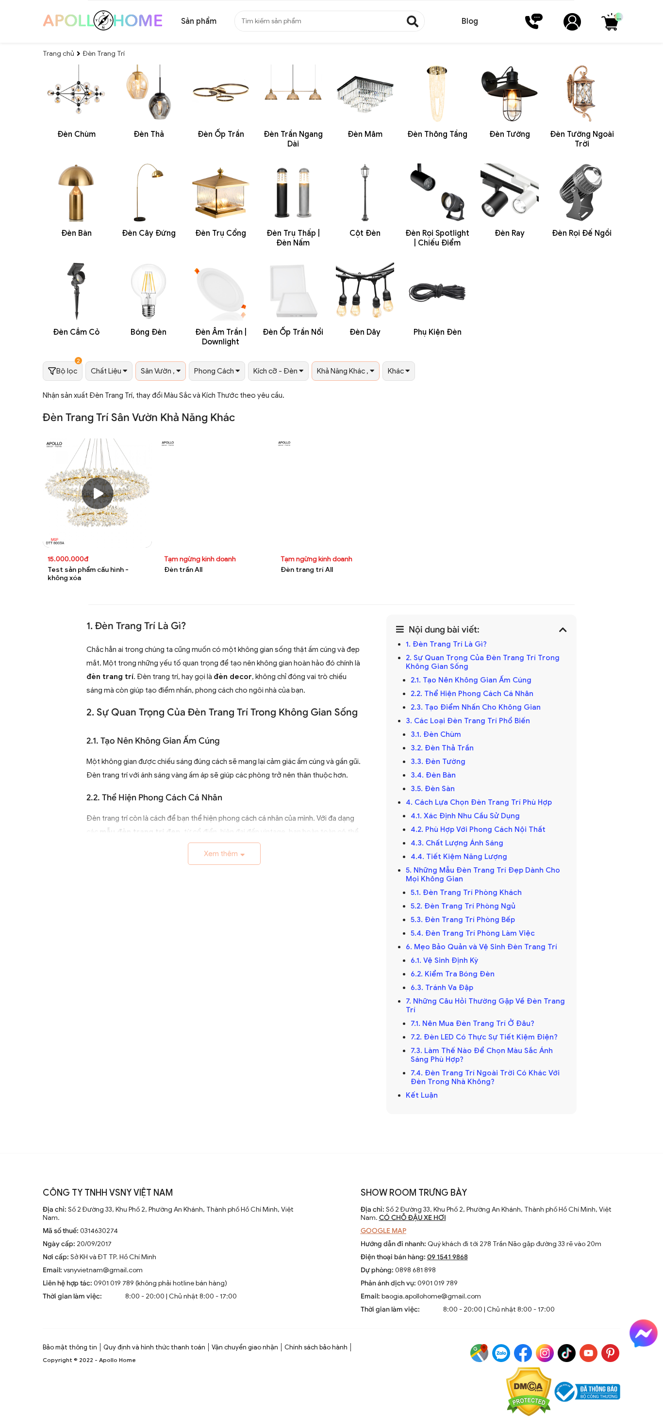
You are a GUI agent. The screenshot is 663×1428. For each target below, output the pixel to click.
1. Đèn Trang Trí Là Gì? (446, 644)
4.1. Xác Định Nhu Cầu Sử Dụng (466, 815)
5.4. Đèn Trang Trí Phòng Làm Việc (473, 933)
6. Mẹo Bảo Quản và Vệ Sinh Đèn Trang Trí (481, 946)
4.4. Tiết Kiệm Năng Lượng (460, 856)
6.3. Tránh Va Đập (443, 987)
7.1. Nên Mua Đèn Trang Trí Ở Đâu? (472, 1023)
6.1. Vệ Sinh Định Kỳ (445, 960)
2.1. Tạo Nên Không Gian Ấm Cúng (472, 680)
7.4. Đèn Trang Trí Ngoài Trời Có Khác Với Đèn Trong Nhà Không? (485, 1077)
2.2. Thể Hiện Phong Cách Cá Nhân (472, 693)
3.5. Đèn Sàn (434, 788)
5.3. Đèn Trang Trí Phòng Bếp (463, 919)
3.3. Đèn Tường (439, 761)
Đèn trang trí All (307, 570)
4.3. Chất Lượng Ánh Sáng (458, 843)
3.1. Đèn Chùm (436, 734)
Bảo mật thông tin (70, 1347)
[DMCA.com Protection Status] (528, 1392)
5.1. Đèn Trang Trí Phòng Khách (466, 892)
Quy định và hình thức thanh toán (154, 1347)
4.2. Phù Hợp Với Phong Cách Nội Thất (479, 829)
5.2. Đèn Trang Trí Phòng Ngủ (464, 906)
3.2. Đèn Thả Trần (443, 748)
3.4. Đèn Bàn (433, 775)
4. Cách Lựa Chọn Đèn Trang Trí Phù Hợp (479, 802)
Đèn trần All (183, 570)
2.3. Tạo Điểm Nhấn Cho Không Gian (476, 707)
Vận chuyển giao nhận (245, 1347)
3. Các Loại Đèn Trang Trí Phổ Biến (468, 720)
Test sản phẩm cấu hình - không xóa (88, 574)
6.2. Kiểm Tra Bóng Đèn (453, 974)
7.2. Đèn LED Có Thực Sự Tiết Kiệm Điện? (484, 1037)
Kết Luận (423, 1095)
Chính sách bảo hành (316, 1347)
